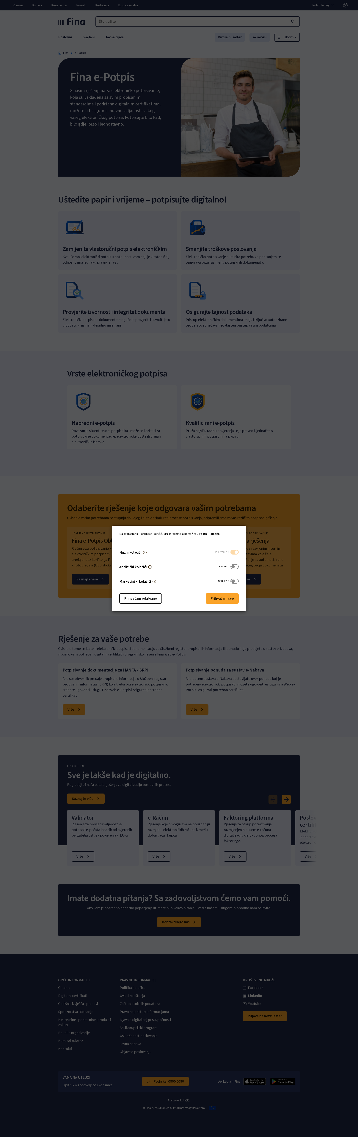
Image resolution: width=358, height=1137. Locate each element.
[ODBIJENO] (234, 567)
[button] (145, 552)
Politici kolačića (209, 534)
